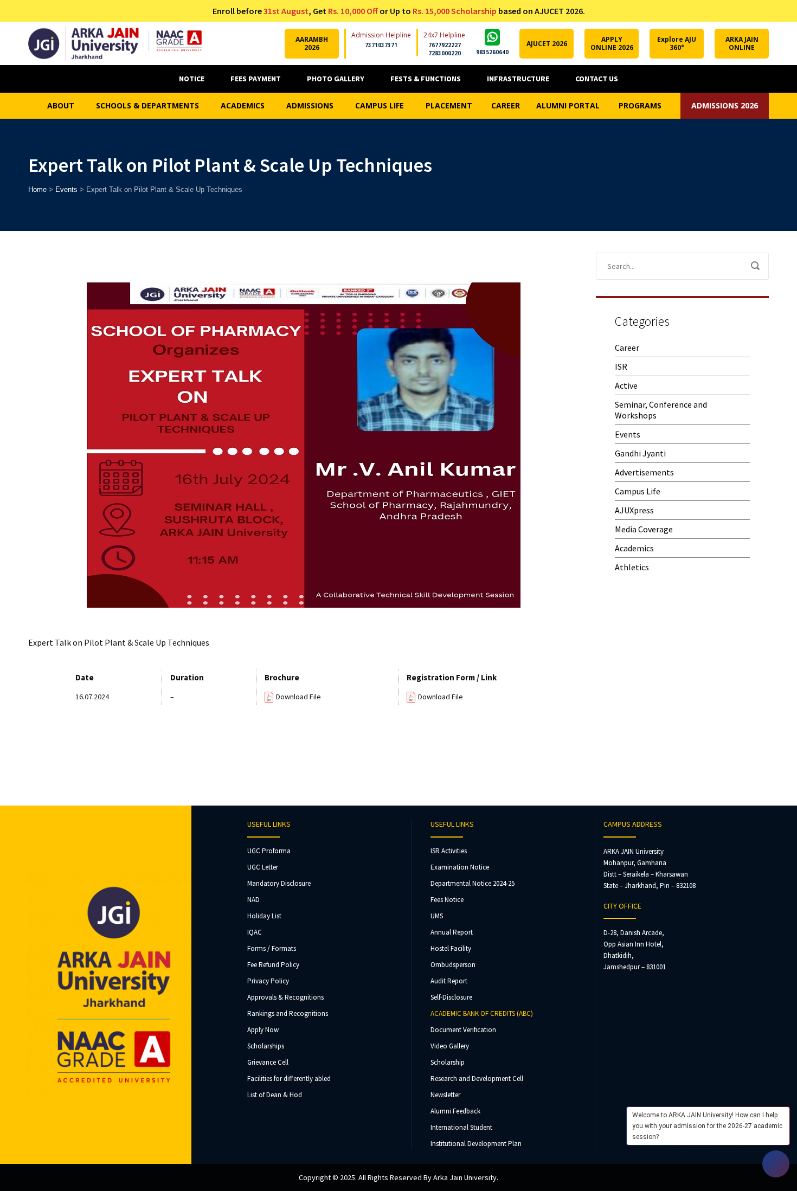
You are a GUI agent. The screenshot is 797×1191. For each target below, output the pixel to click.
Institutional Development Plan (476, 1143)
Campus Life (637, 491)
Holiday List (264, 915)
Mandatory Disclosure (279, 883)
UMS (436, 915)
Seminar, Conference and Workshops (661, 410)
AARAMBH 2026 (311, 43)
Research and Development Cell (476, 1078)
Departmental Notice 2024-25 (472, 883)
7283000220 (444, 53)
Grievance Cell (267, 1062)
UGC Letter (262, 867)
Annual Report (451, 932)
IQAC (254, 932)
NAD (253, 899)
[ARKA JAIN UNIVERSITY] (115, 43)
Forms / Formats (271, 948)
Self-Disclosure (451, 997)
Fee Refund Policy (273, 964)
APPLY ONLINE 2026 (611, 43)
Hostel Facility (450, 948)
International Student (461, 1127)
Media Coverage (644, 529)
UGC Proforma (269, 850)
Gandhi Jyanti (640, 453)
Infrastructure (518, 78)
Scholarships (265, 1046)
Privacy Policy (268, 981)
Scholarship (447, 1062)
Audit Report (448, 981)
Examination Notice (459, 867)
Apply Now (263, 1029)
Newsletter (445, 1094)
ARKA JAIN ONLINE (742, 43)
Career (627, 347)
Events (627, 434)
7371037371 (381, 45)
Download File (298, 696)
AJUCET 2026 (546, 43)
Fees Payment (255, 78)
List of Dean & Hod (274, 1094)
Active (626, 385)
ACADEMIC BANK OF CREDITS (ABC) (481, 1013)
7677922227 (444, 45)
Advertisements (644, 472)
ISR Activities (448, 850)
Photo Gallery (335, 78)
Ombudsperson (452, 964)
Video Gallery (449, 1046)
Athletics (632, 567)
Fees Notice (447, 899)
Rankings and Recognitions (287, 1013)
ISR (621, 366)
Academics (634, 548)
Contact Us (596, 78)
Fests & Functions (425, 78)
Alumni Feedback (455, 1111)
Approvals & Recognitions (285, 997)
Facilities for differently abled (289, 1078)
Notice (191, 78)
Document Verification (463, 1029)
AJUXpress (634, 510)
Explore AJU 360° (676, 43)
